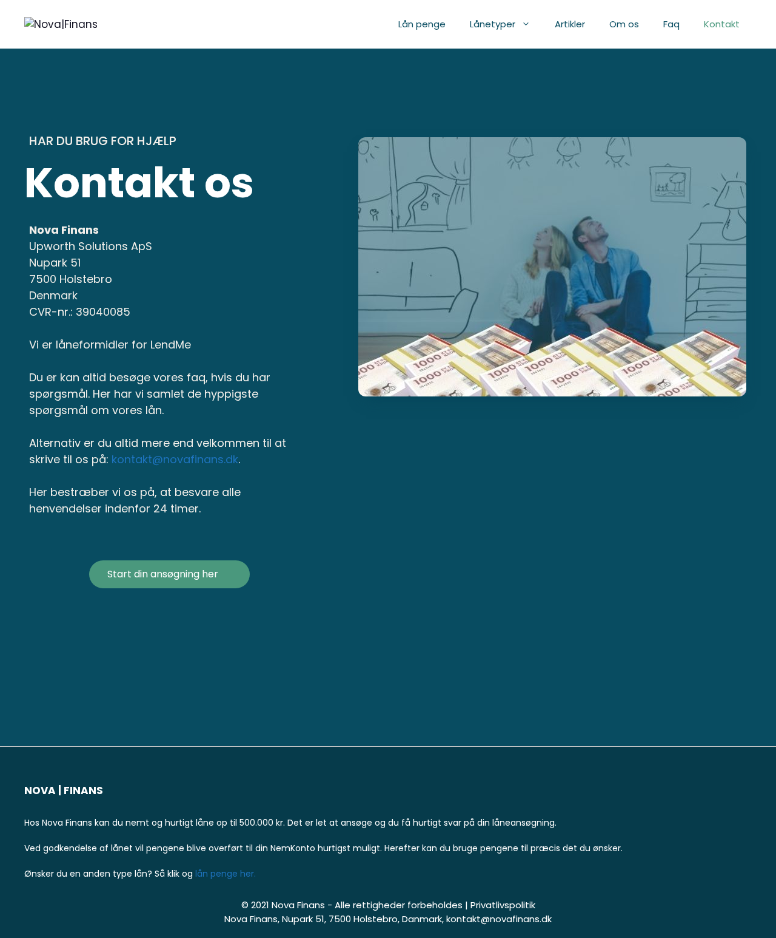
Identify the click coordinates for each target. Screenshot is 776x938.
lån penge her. (225, 874)
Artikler (570, 24)
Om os (624, 24)
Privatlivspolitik (502, 905)
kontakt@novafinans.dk (175, 459)
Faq (671, 24)
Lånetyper (492, 24)
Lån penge (422, 24)
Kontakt (722, 24)
